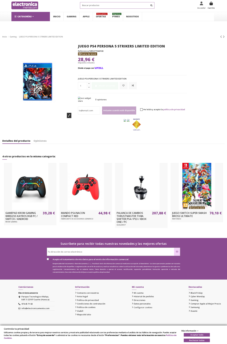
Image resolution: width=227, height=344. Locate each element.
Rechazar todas (196, 340)
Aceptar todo (196, 334)
